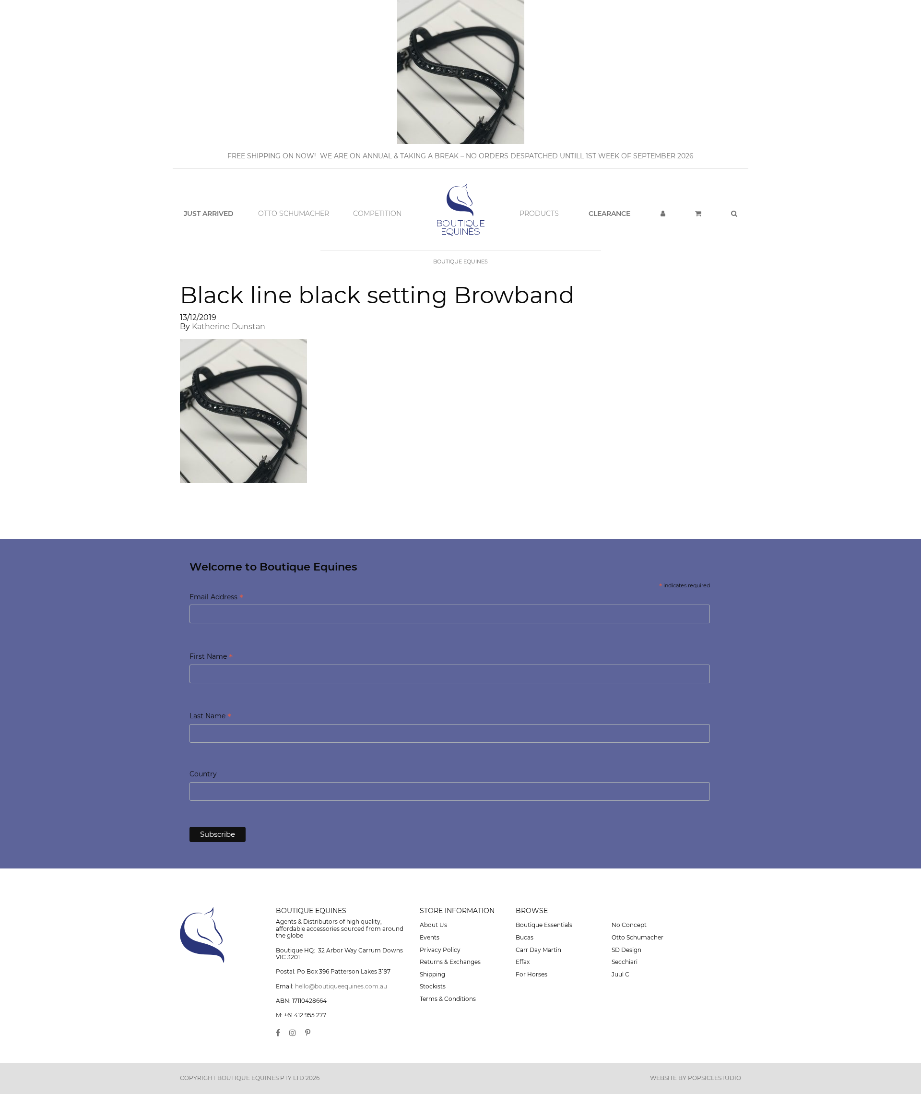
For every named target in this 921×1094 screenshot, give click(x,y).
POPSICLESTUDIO (714, 1078)
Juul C (620, 974)
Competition (377, 213)
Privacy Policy (440, 949)
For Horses (531, 974)
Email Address (216, 597)
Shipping (432, 974)
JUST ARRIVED (209, 213)
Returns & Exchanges (450, 961)
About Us (433, 924)
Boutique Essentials (544, 924)
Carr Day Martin (538, 949)
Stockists (433, 986)
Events (429, 937)
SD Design (626, 949)
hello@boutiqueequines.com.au (341, 986)
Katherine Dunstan (228, 326)
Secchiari (625, 961)
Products (539, 213)
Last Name (210, 716)
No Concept (629, 924)
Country (203, 774)
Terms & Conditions (448, 998)
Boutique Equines (460, 261)
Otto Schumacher (293, 213)
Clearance (609, 213)
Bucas (524, 937)
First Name (211, 657)
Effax (523, 961)
